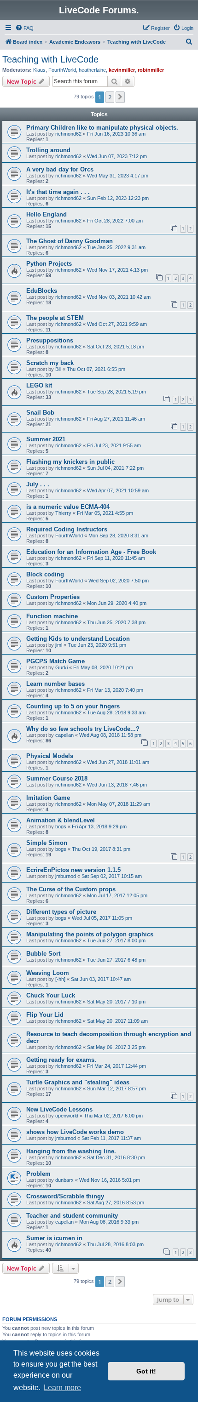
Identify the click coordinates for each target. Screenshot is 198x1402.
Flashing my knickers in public (70, 461)
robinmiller (151, 70)
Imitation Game (48, 797)
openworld (66, 1115)
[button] (120, 97)
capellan (64, 735)
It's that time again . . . (58, 191)
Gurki (61, 667)
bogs (60, 826)
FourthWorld (62, 70)
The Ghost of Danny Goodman (69, 241)
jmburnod (65, 876)
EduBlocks (41, 290)
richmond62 (68, 134)
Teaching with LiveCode (50, 59)
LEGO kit (39, 385)
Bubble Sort (43, 953)
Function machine (52, 616)
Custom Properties (53, 596)
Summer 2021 (45, 439)
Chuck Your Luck (50, 995)
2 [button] (109, 97)
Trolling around (48, 150)
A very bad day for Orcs (59, 169)
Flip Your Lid (45, 1014)
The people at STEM (55, 317)
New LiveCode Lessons (59, 1109)
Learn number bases (55, 683)
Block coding (45, 574)
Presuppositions (49, 340)
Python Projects (49, 263)
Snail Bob (40, 412)
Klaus (39, 70)
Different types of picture (61, 911)
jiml (58, 645)
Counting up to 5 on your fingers (73, 706)
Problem (38, 1173)
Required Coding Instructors (66, 529)
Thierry (63, 513)
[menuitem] (24, 28)
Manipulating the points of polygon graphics (89, 934)
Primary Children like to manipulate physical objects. (102, 127)
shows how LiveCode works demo (75, 1131)
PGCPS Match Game (55, 661)
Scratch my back (50, 362)
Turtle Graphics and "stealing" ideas (77, 1082)
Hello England (46, 214)
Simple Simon (46, 842)
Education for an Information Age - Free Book (91, 551)
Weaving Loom (47, 972)
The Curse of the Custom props (71, 889)
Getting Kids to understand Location (78, 638)
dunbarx (64, 1180)
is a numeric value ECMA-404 (68, 506)
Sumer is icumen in (54, 1238)
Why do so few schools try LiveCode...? (83, 728)
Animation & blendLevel (60, 820)
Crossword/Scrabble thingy (65, 1196)
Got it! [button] (146, 1371)
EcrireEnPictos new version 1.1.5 (73, 869)
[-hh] (60, 979)
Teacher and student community (72, 1215)
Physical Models (49, 755)
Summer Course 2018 (56, 778)
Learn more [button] (62, 1387)
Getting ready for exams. (61, 1059)
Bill (58, 369)
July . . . (37, 484)
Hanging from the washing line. (71, 1151)
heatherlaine (92, 70)
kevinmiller (122, 70)
